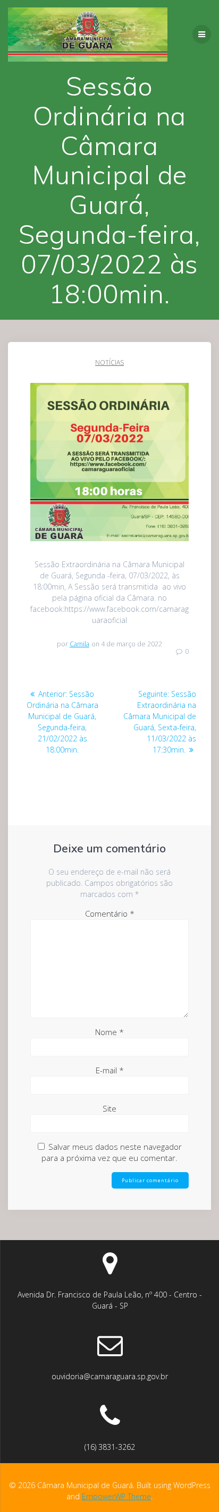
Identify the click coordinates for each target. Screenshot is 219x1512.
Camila (79, 643)
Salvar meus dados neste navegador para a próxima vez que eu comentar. (111, 1152)
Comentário (109, 913)
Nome (109, 1032)
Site (109, 1108)
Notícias (109, 362)
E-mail (110, 1070)
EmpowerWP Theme (116, 1496)
